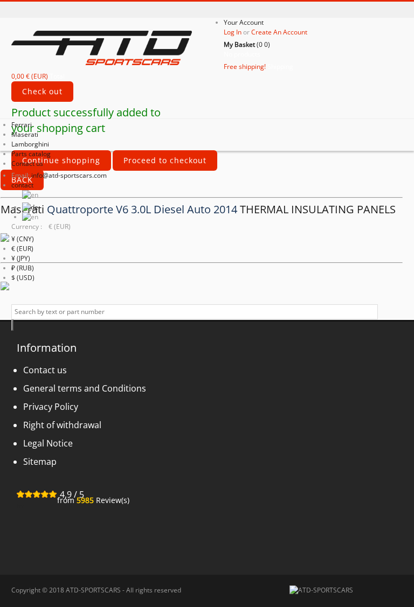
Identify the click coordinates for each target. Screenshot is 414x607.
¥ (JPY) (20, 258)
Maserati (24, 134)
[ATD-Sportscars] (117, 47)
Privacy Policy (50, 407)
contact (22, 185)
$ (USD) (22, 277)
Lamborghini (30, 144)
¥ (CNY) (22, 238)
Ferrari (21, 124)
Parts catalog (31, 153)
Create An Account (279, 32)
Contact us (27, 163)
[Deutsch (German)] (30, 207)
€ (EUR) (22, 248)
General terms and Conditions (84, 388)
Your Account (244, 22)
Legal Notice (48, 443)
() (247, 44)
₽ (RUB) (22, 268)
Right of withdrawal (62, 425)
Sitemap (40, 462)
